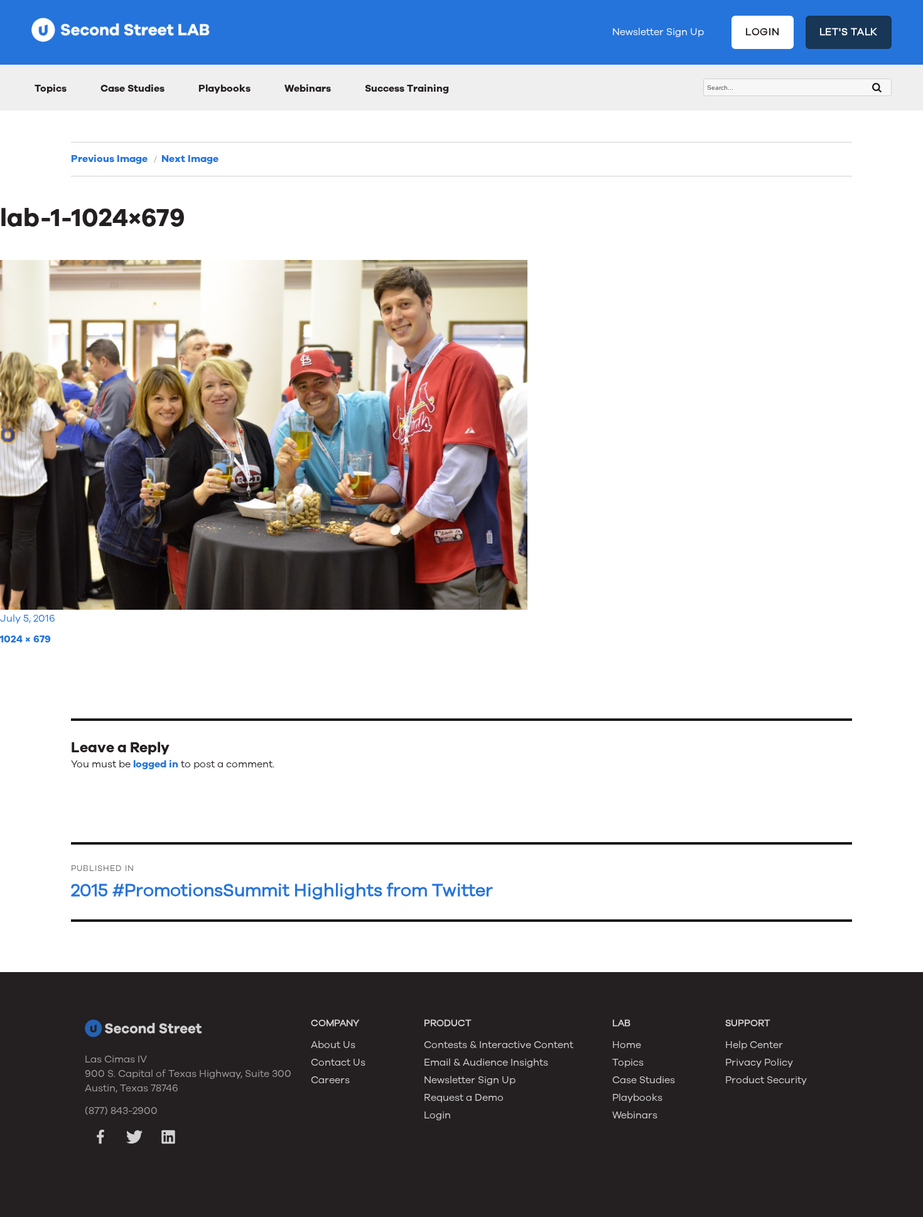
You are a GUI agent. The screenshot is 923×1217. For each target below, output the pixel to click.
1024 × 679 (25, 639)
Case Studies (132, 88)
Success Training (407, 88)
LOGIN (762, 32)
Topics (51, 88)
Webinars (307, 88)
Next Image (190, 159)
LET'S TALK (848, 32)
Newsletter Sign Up (658, 32)
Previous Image (109, 159)
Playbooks (224, 88)
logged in (155, 764)
